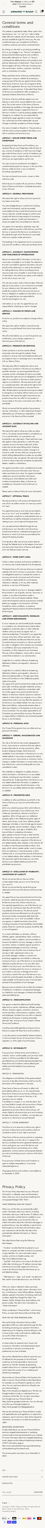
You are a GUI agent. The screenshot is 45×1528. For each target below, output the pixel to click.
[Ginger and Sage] (22, 11)
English (4, 1503)
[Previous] (3, 4)
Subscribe (38, 1492)
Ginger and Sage (21, 1507)
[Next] (41, 4)
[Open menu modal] (3, 11)
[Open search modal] (36, 11)
